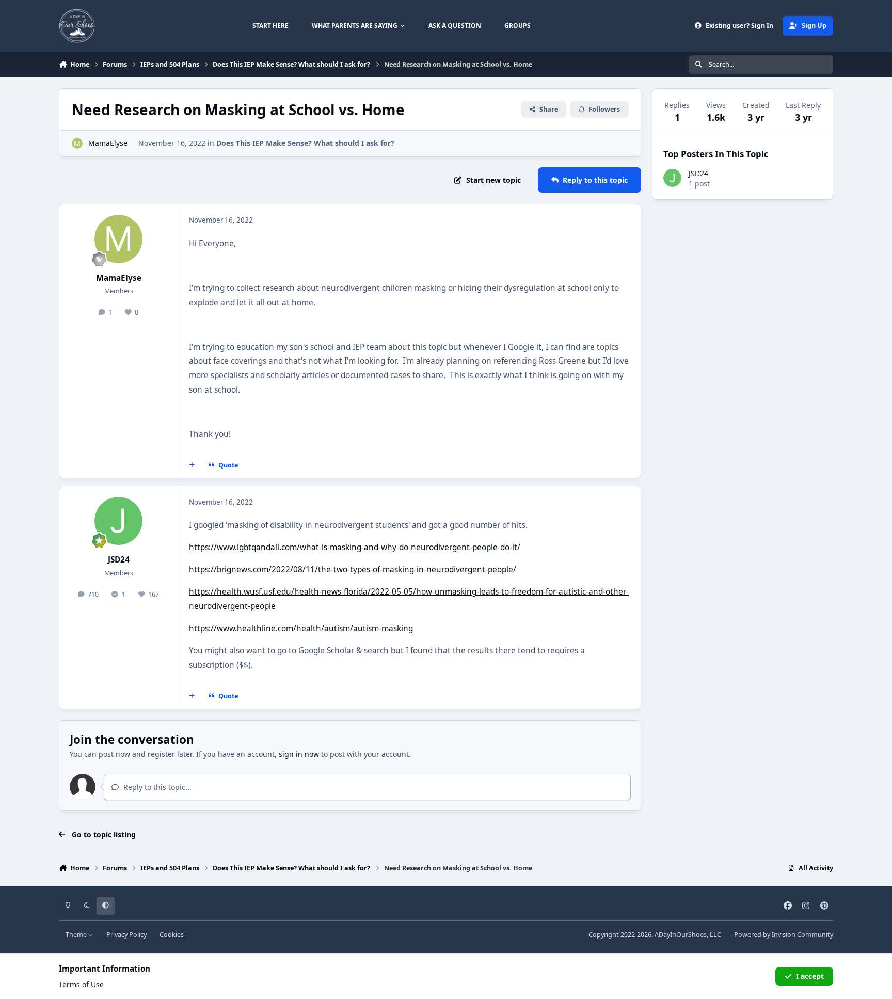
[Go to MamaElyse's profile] (77, 143)
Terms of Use (81, 984)
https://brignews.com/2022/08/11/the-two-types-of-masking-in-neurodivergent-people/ (352, 569)
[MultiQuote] (192, 465)
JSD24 (119, 559)
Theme (77, 934)
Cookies (172, 934)
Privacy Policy (126, 934)
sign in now (299, 754)
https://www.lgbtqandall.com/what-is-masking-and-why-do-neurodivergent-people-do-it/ (354, 547)
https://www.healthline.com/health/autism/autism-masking (301, 628)
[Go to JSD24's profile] (118, 521)
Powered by (783, 934)
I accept (810, 976)
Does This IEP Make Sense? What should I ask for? (305, 143)
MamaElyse (108, 143)
